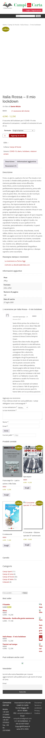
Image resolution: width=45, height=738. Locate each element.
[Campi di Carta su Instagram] (25, 734)
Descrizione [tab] (9, 161)
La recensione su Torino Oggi (15, 261)
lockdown (26, 151)
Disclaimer (38, 703)
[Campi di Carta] (22, 5)
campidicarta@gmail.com (22, 718)
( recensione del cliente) (20, 111)
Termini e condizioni (38, 706)
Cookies (37, 713)
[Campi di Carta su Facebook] (15, 734)
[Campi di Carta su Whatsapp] (30, 734)
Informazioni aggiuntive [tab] (26, 161)
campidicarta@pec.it (24, 713)
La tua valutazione (10, 407)
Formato (7, 130)
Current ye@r (8, 435)
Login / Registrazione (33, 10)
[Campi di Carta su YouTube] (20, 734)
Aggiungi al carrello (18, 136)
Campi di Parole (13, 25)
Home (5, 25)
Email (5, 426)
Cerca (25, 593)
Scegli (6, 495)
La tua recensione (10, 410)
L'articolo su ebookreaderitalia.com (17, 265)
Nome (5, 422)
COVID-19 (13, 151)
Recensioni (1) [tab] (10, 166)
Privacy (37, 710)
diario (19, 151)
